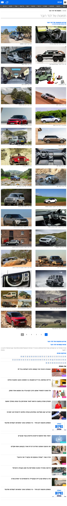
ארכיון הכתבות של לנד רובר (56, 341)
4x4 (42, 348)
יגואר (31, 348)
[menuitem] (58, 6)
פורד (7, 348)
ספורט (45, 6)
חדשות (58, 6)
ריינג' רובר (56, 348)
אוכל (16, 6)
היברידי (35, 348)
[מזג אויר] (7, 2)
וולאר (17, 348)
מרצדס (3, 350)
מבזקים (52, 6)
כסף (27, 6)
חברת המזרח (62, 348)
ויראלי (39, 6)
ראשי (64, 6)
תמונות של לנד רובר (55, 11)
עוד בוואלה (62, 366)
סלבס (10, 6)
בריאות (22, 6)
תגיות (59, 2)
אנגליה (24, 348)
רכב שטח (49, 348)
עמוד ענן (14, 348)
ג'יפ (5, 348)
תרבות (33, 6)
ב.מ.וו (2, 348)
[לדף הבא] (22, 334)
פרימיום (28, 348)
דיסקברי (64, 350)
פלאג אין (39, 348)
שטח (53, 348)
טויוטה (10, 348)
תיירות (5, 6)
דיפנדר (45, 348)
